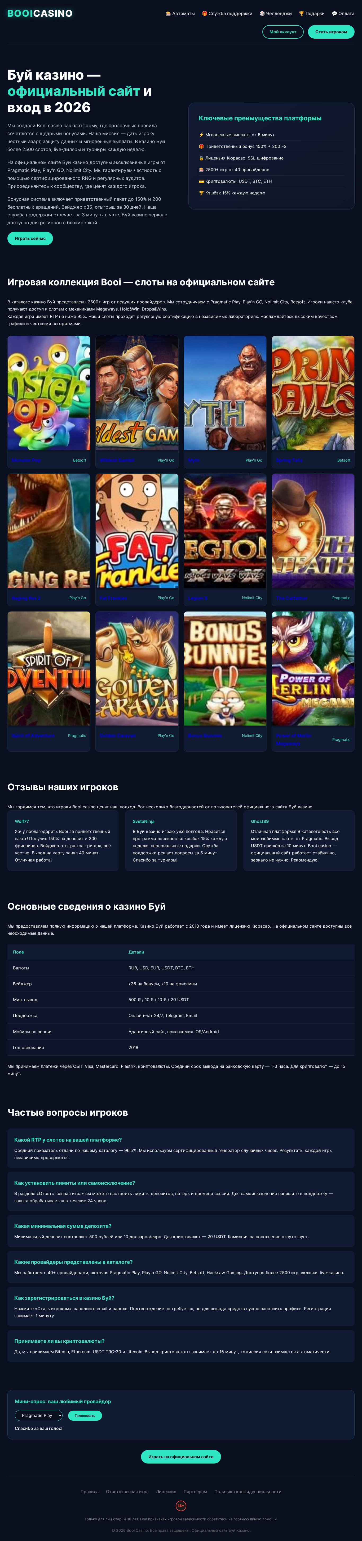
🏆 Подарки (312, 13)
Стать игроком (331, 31)
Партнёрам (195, 1491)
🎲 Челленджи (275, 13)
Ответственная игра (127, 1491)
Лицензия (166, 1491)
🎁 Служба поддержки (227, 13)
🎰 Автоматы (180, 13)
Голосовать (85, 1416)
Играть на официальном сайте (181, 1456)
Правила (90, 1491)
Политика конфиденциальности (247, 1491)
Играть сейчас (30, 238)
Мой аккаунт (283, 31)
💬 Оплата (343, 13)
